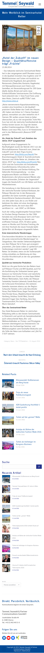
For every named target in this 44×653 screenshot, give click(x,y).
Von (22, 341)
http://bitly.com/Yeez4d (24, 154)
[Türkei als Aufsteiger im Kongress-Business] (6, 548)
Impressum (17, 651)
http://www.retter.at (10, 101)
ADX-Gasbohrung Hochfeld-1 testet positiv (28, 405)
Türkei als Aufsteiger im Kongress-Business (26, 442)
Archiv (4, 581)
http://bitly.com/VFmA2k (27, 162)
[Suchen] (39, 467)
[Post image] (8, 383)
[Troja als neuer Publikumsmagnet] (6, 499)
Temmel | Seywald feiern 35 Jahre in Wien (25, 486)
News (6, 27)
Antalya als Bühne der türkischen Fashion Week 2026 (28, 430)
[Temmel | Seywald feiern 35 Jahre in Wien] (6, 489)
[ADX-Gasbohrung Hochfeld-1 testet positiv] (6, 509)
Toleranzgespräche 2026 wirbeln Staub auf (25, 526)
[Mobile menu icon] (40, 4)
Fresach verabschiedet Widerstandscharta (25, 555)
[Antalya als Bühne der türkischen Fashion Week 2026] (6, 538)
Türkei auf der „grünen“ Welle (28, 417)
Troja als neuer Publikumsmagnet (23, 393)
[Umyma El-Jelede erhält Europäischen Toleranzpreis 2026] (6, 568)
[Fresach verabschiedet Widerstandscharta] (6, 558)
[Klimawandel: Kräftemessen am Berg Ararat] (6, 479)
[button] (4, 649)
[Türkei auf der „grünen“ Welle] (6, 519)
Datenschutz (26, 651)
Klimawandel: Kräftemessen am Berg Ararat (27, 381)
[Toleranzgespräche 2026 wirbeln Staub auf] (6, 528)
